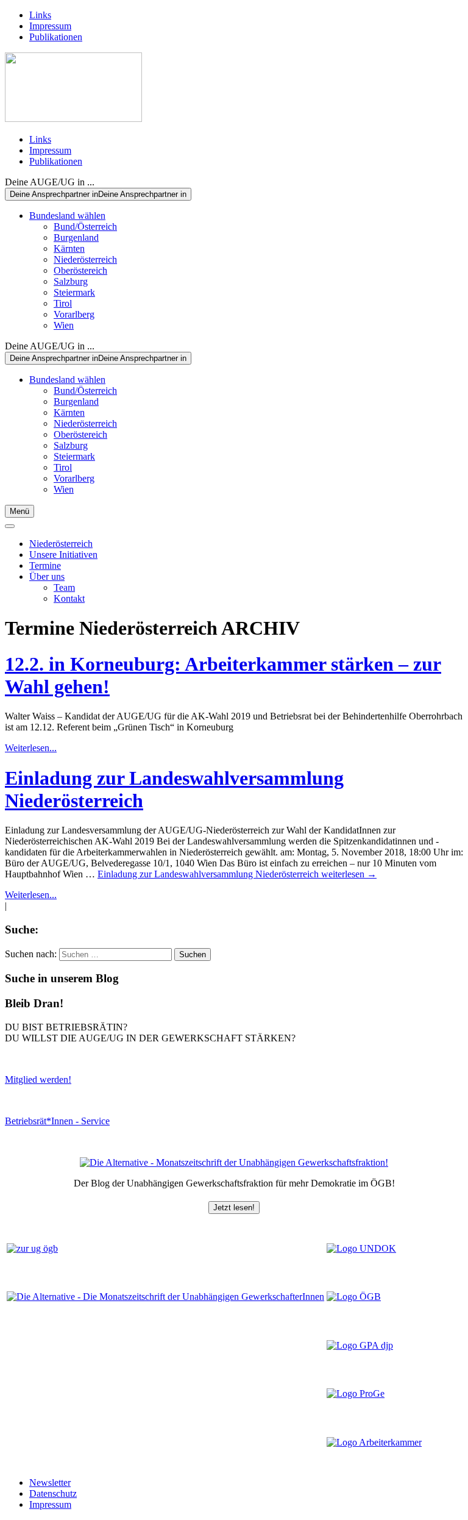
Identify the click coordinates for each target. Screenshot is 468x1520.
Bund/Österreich (85, 226)
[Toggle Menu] (10, 526)
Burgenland (76, 237)
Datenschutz (53, 1493)
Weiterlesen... (31, 748)
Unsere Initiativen (63, 554)
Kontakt (69, 598)
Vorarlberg (74, 314)
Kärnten (69, 248)
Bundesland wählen (67, 215)
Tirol (63, 303)
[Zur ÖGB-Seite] (354, 1296)
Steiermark (74, 292)
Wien (64, 325)
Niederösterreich (85, 259)
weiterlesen (237, 874)
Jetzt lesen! (234, 1207)
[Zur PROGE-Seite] (356, 1393)
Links (40, 15)
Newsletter (50, 1482)
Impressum (50, 26)
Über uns (47, 576)
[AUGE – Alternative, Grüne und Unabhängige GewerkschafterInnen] (73, 118)
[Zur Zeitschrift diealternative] (165, 1296)
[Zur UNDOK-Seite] (361, 1248)
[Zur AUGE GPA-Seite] (360, 1345)
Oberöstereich (80, 270)
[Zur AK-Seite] (374, 1442)
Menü (19, 511)
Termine (45, 565)
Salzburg (71, 281)
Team (64, 587)
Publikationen (55, 37)
